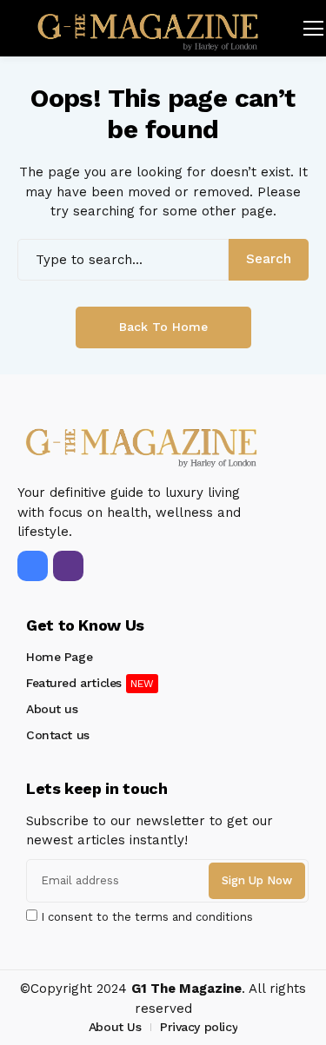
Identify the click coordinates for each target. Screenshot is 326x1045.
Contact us (58, 735)
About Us (115, 1027)
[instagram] (68, 566)
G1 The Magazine (186, 988)
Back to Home (163, 327)
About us (52, 709)
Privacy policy (198, 1027)
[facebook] (32, 566)
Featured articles (74, 683)
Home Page (59, 657)
